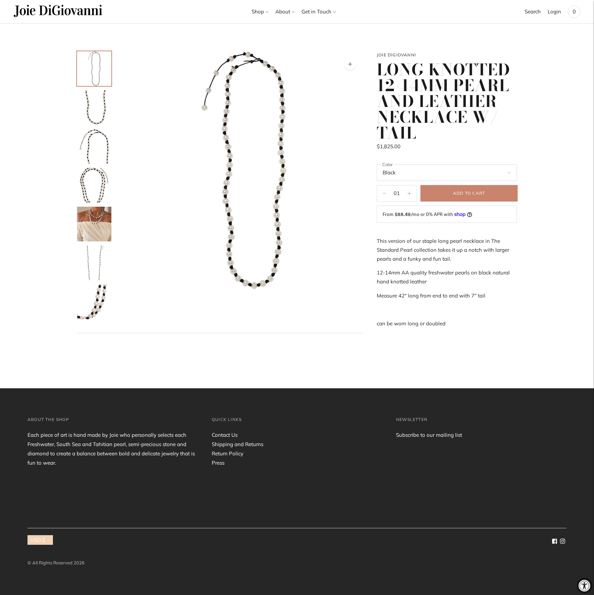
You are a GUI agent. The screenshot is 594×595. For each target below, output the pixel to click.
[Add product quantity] (384, 193)
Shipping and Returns (237, 444)
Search (533, 11)
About (282, 11)
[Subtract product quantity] (409, 193)
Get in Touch (316, 11)
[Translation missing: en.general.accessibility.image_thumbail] (94, 68)
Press (218, 462)
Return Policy (227, 453)
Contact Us (225, 435)
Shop (258, 11)
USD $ (37, 540)
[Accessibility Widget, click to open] (584, 585)
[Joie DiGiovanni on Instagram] (562, 542)
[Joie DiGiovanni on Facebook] (554, 542)
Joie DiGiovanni (396, 54)
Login (554, 11)
